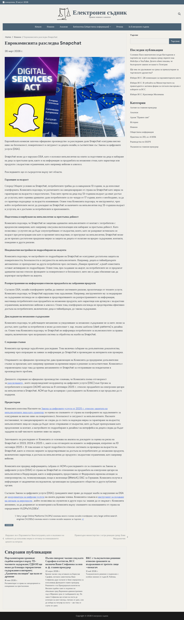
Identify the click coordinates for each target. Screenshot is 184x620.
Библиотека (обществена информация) (91, 26)
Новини (50, 26)
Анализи (64, 26)
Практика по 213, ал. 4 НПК (143, 137)
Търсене (134, 35)
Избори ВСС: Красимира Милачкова (147, 94)
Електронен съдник (100, 12)
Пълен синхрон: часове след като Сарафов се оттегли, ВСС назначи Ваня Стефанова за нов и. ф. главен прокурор (64, 562)
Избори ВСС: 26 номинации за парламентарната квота (155, 77)
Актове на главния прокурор (143, 107)
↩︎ (83, 519)
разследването (15, 383)
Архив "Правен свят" (139, 117)
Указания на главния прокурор (144, 146)
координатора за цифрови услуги (26, 497)
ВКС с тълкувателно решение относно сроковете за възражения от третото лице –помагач (103, 562)
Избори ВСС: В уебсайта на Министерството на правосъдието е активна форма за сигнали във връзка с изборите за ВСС (155, 86)
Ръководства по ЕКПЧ (140, 141)
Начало (38, 26)
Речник (119, 26)
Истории (134, 122)
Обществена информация (142, 132)
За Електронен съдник (139, 26)
